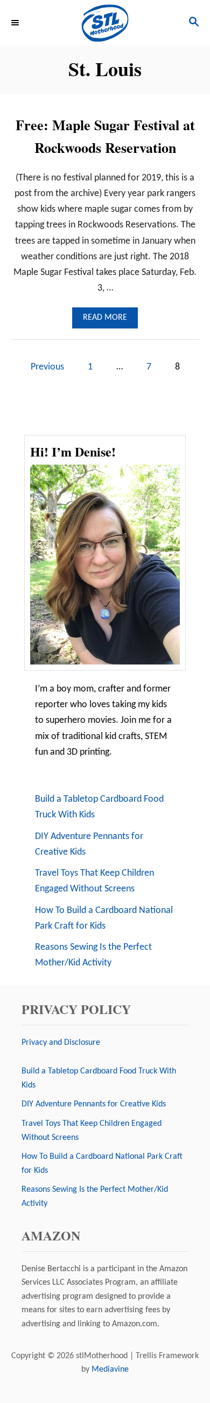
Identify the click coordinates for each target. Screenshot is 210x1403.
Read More (108, 321)
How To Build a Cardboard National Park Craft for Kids (104, 918)
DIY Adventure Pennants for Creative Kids (89, 844)
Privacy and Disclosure (61, 1042)
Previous (47, 367)
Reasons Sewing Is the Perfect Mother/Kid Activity (93, 955)
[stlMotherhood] (105, 23)
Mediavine (110, 1369)
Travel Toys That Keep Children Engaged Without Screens (94, 881)
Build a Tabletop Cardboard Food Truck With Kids (99, 807)
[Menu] (16, 22)
